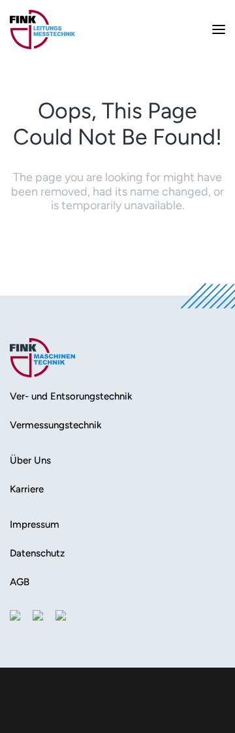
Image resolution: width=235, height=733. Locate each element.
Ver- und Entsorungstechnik (71, 396)
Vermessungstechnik (56, 425)
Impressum (34, 524)
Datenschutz (37, 553)
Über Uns (30, 460)
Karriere (27, 489)
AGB (19, 582)
